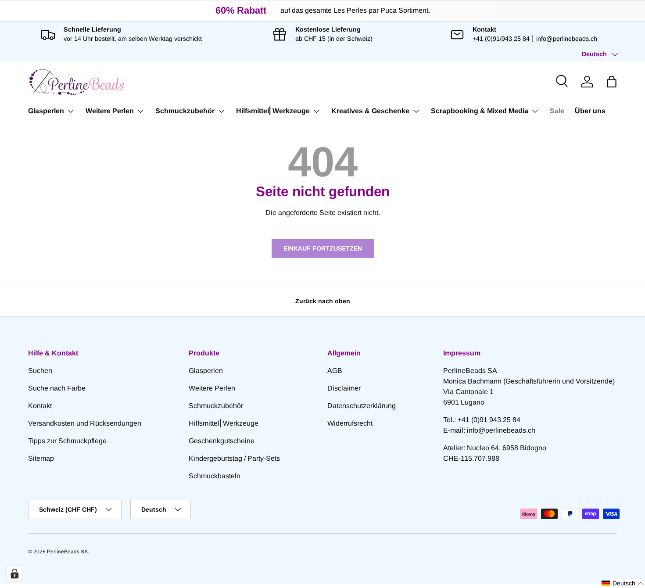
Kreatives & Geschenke (370, 111)
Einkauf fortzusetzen (322, 248)
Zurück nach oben (322, 301)
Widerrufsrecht (350, 423)
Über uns (590, 111)
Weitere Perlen (110, 111)
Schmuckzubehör (185, 111)
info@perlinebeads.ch (566, 38)
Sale (557, 111)
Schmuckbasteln (214, 476)
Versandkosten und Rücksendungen (84, 423)
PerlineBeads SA (67, 552)
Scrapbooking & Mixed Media (479, 111)
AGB (334, 370)
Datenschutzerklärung (361, 405)
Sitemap (41, 458)
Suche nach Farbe (57, 388)
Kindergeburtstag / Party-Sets (234, 458)
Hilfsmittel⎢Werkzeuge (273, 111)
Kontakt (40, 405)
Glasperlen (46, 111)
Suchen (40, 370)
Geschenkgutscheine (221, 441)
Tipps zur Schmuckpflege (67, 441)
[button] (611, 81)
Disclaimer (344, 388)
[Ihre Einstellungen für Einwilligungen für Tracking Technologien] (14, 573)
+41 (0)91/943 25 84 (501, 38)
